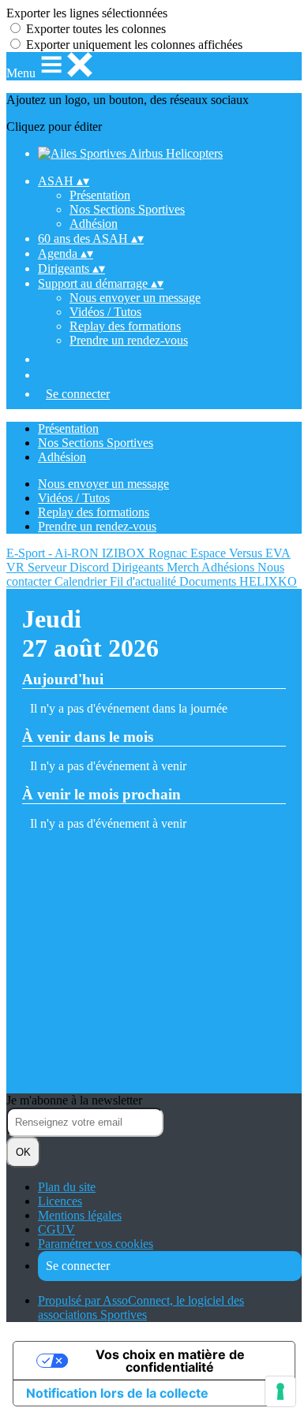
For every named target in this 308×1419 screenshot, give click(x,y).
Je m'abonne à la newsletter (74, 1100)
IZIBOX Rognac (146, 553)
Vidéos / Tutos (105, 311)
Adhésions (229, 567)
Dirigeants (139, 567)
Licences (60, 1201)
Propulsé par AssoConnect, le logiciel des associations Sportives (141, 1307)
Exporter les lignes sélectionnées (86, 13)
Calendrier (82, 581)
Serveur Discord (70, 567)
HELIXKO (268, 581)
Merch (184, 567)
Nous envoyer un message (135, 297)
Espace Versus (227, 553)
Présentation (99, 195)
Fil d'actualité (144, 581)
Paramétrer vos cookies (95, 1243)
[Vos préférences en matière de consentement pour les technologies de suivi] (280, 1391)
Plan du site (67, 1187)
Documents (209, 581)
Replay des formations (125, 326)
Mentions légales (80, 1215)
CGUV (56, 1229)
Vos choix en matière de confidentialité (170, 1360)
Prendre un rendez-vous (128, 340)
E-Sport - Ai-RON (54, 553)
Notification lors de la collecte (117, 1393)
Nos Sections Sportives (127, 209)
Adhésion (93, 223)
